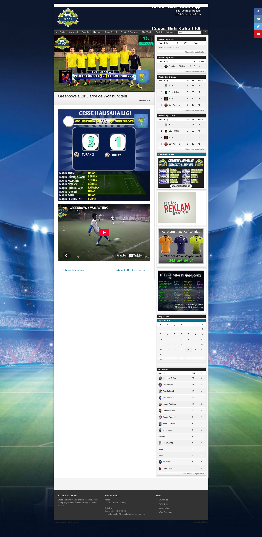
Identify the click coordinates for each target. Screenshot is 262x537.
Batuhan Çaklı (169, 410)
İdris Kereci (167, 430)
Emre (160, 455)
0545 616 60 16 (119, 510)
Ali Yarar (166, 461)
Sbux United (174, 92)
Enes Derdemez (169, 423)
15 (195, 339)
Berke (160, 449)
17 (161, 344)
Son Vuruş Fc (174, 105)
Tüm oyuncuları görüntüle (193, 473)
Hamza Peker (168, 397)
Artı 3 (171, 85)
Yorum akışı (164, 507)
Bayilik (159, 32)
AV (185, 43)
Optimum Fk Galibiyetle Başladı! (132, 269)
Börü (171, 98)
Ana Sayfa (60, 32)
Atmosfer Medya (200, 521)
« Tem (161, 359)
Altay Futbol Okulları (177, 66)
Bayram (161, 436)
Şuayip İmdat (168, 391)
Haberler (97, 32)
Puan (195, 43)
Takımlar (86, 32)
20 (181, 344)
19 (174, 344)
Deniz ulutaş (168, 384)
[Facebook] (258, 11)
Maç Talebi (147, 32)
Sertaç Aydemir (169, 417)
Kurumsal (73, 32)
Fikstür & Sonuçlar (129, 32)
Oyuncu (161, 373)
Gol (193, 373)
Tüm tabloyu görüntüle (194, 52)
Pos (160, 43)
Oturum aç (163, 499)
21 (188, 344)
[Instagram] (258, 19)
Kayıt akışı (163, 503)
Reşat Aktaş (168, 442)
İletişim (169, 32)
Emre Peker (168, 468)
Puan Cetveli (111, 32)
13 (181, 339)
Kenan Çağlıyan (169, 404)
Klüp (166, 43)
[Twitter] (258, 26)
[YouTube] (258, 34)
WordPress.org (165, 511)
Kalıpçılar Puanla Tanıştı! (72, 269)
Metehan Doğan (169, 378)
